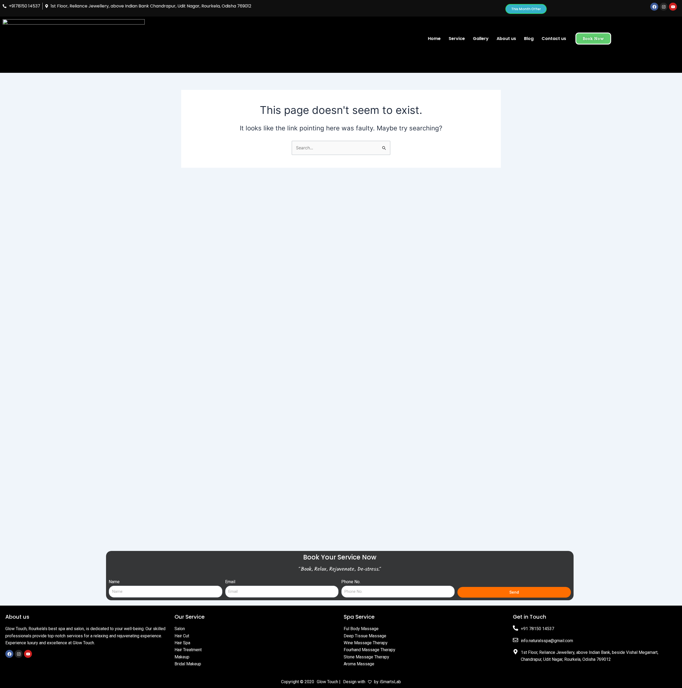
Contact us (554, 38)
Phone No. (350, 581)
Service (457, 38)
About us (506, 38)
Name (114, 581)
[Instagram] (19, 654)
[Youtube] (28, 654)
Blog (529, 38)
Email (230, 581)
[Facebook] (9, 654)
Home (434, 38)
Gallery (481, 38)
